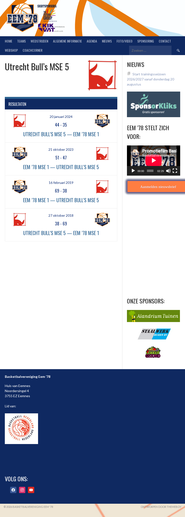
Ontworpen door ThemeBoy (161, 506)
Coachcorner (32, 50)
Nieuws (107, 40)
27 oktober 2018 (60, 215)
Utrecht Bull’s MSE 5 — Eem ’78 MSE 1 (61, 134)
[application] (153, 160)
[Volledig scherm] (174, 170)
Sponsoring (145, 40)
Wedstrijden (39, 40)
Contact (165, 40)
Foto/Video (124, 40)
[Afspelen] (133, 170)
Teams (21, 40)
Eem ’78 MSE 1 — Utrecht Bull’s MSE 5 (61, 167)
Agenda (92, 40)
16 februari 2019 (61, 182)
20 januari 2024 (61, 117)
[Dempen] (168, 170)
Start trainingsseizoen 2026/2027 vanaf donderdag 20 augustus (150, 79)
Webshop (11, 50)
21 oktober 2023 (60, 149)
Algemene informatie (67, 40)
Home (8, 40)
